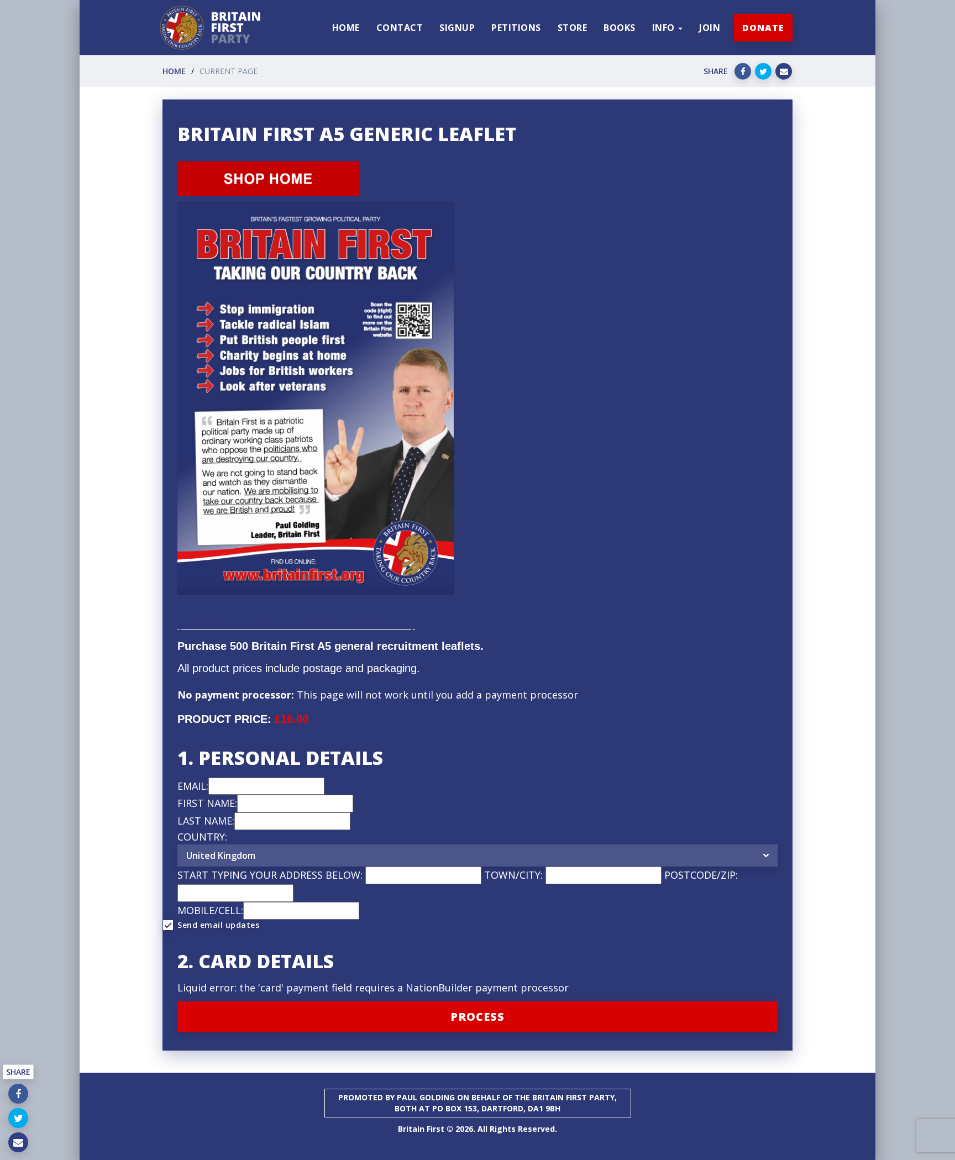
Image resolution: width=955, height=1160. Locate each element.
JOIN (709, 28)
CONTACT (399, 28)
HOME (346, 28)
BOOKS (620, 28)
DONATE (763, 28)
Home (174, 71)
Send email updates (218, 925)
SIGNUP (457, 28)
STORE (572, 28)
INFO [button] (665, 28)
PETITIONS (516, 28)
